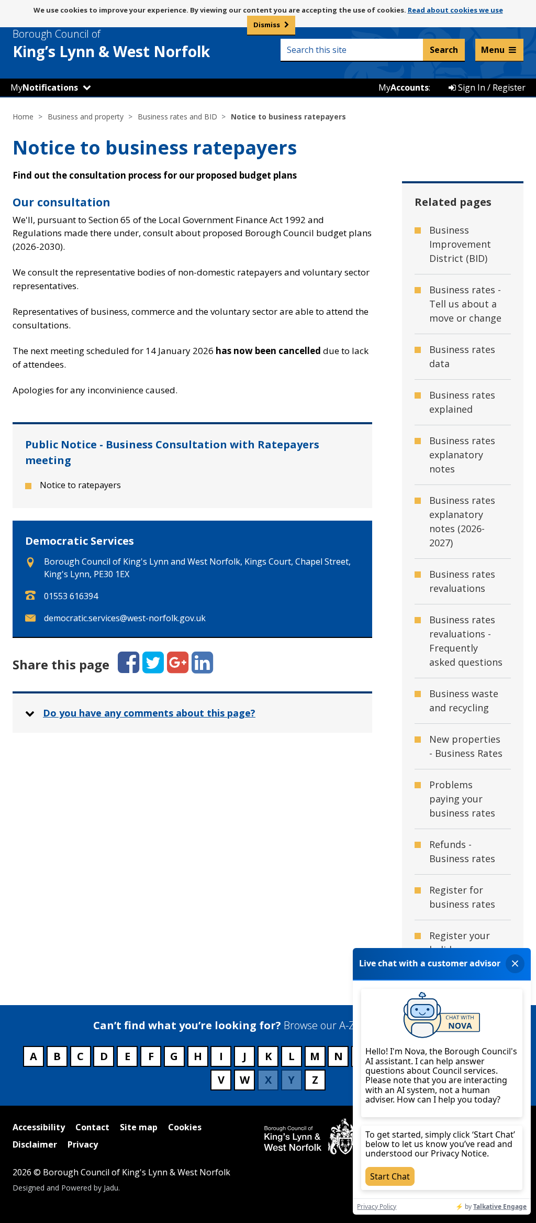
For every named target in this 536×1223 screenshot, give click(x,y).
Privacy (83, 1144)
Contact (92, 1127)
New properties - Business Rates (465, 746)
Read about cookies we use (455, 10)
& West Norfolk (111, 44)
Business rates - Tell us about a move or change (465, 303)
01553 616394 (71, 596)
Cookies (185, 1127)
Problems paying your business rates (462, 798)
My (44, 87)
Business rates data (462, 356)
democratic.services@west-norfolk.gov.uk (125, 618)
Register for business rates (462, 897)
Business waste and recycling (463, 700)
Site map (139, 1127)
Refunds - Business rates (462, 851)
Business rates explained (462, 402)
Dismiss (266, 24)
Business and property (86, 117)
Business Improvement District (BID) (460, 244)
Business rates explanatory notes (462, 454)
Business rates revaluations (462, 581)
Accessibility (39, 1127)
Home (23, 117)
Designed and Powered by (65, 1188)
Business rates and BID (177, 117)
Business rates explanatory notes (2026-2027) (462, 521)
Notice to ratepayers (80, 485)
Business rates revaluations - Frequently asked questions (465, 640)
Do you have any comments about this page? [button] (149, 713)
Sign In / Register (491, 87)
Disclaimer (35, 1144)
